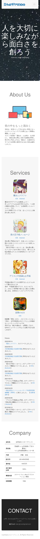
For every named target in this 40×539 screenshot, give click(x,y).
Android (22, 198)
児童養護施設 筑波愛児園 (13, 349)
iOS (16, 198)
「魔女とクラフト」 (11, 343)
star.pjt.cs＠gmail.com (23, 524)
